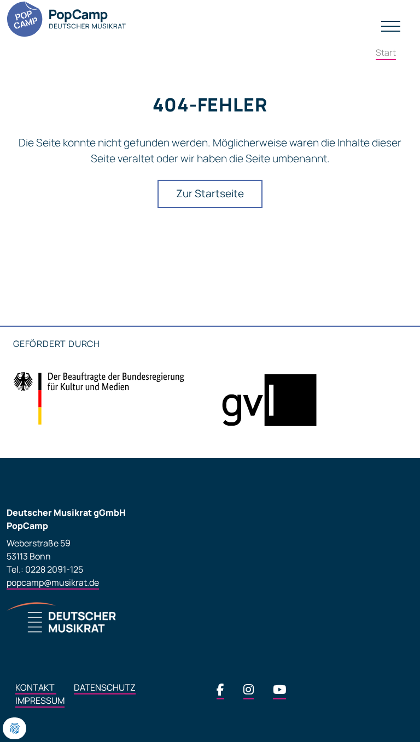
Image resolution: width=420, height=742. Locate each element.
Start (386, 52)
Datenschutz (105, 687)
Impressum (40, 700)
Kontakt (35, 687)
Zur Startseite (210, 193)
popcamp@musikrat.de (53, 582)
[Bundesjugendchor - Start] (68, 19)
